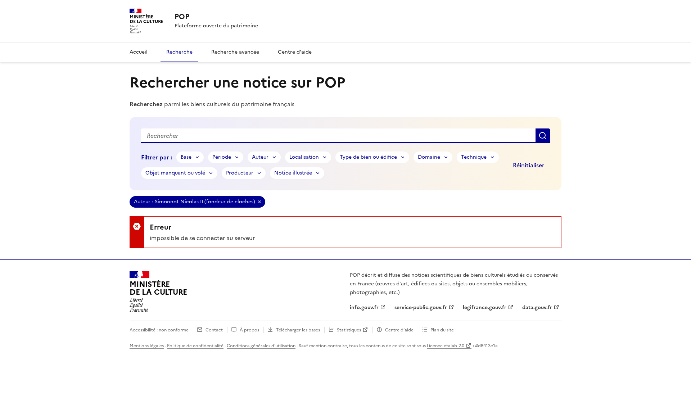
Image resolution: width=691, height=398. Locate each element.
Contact (214, 330)
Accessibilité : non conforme (159, 330)
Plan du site (442, 330)
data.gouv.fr (537, 307)
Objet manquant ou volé (175, 173)
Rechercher (543, 135)
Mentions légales (147, 346)
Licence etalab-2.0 (445, 346)
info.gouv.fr (364, 307)
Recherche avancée (235, 52)
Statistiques (349, 330)
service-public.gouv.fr (420, 307)
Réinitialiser (528, 165)
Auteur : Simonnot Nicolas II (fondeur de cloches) (194, 201)
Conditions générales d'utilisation (261, 346)
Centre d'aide (295, 52)
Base (186, 157)
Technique (474, 157)
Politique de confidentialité (195, 346)
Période (221, 157)
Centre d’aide (399, 330)
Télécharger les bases (298, 330)
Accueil (139, 52)
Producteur (239, 173)
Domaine (429, 157)
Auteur (260, 157)
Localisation (304, 157)
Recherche (179, 52)
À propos (249, 330)
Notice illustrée (293, 173)
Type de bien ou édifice (368, 157)
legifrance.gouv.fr (484, 307)
